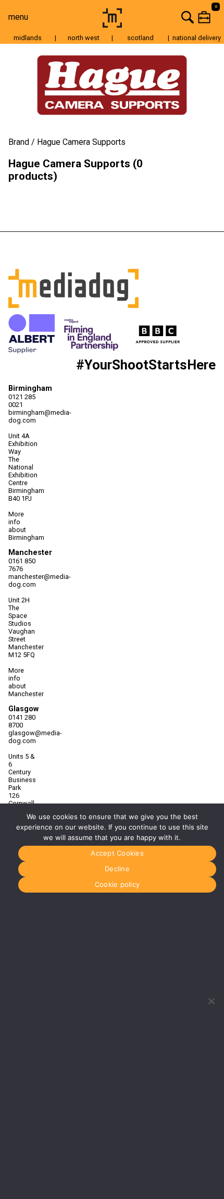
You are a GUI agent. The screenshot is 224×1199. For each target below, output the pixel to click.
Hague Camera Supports (81, 142)
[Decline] (211, 1001)
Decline (117, 868)
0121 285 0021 (21, 401)
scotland (140, 38)
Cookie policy (117, 884)
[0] (175, 17)
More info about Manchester (22, 682)
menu (18, 17)
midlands (28, 38)
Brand (18, 142)
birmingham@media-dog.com (22, 416)
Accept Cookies (117, 853)
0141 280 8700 (21, 721)
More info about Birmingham (22, 525)
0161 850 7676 (21, 565)
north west (83, 38)
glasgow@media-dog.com (22, 737)
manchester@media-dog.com (22, 580)
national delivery (196, 38)
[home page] (112, 25)
